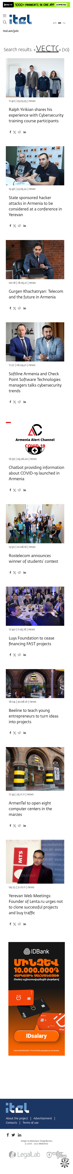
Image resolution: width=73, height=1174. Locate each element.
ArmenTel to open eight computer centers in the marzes (30, 809)
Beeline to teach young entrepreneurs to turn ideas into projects (33, 716)
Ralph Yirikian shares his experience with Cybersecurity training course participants (36, 115)
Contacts (12, 1122)
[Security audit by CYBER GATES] (57, 1155)
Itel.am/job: (11, 31)
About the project (17, 1118)
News (32, 101)
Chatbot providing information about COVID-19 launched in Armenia (36, 473)
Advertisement (43, 1118)
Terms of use (31, 1122)
